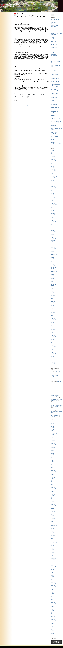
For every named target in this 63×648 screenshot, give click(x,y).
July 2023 (52, 190)
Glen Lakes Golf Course (55, 69)
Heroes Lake (53, 94)
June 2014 (52, 612)
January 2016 (53, 585)
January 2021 (53, 233)
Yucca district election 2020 (56, 143)
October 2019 (53, 524)
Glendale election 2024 (55, 81)
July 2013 (52, 356)
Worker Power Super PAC (55, 140)
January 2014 (53, 348)
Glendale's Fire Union (54, 93)
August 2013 (53, 355)
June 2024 (52, 180)
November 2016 (53, 299)
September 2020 (54, 238)
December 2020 (53, 234)
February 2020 (53, 248)
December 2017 (53, 282)
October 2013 (53, 352)
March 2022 (53, 213)
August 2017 (53, 288)
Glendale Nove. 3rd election (56, 86)
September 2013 (54, 353)
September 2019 (54, 254)
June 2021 (52, 226)
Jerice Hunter (29, 17)
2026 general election (54, 20)
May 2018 (52, 277)
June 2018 (52, 275)
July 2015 (52, 322)
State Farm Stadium (54, 130)
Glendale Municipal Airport (55, 48)
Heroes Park (53, 96)
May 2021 (52, 227)
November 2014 (53, 333)
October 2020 (53, 237)
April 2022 (52, 211)
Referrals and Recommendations (56, 124)
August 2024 (53, 177)
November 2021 (53, 490)
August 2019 (53, 255)
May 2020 (52, 244)
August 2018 (53, 272)
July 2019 (52, 257)
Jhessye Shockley (35, 17)
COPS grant (45, 16)
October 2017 (53, 285)
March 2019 (53, 262)
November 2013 (53, 622)
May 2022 (52, 210)
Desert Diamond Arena (55, 57)
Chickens (52, 37)
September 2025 (54, 162)
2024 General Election (55, 19)
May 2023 (52, 193)
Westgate (52, 139)
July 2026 (52, 150)
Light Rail (52, 101)
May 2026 (52, 153)
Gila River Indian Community (56, 65)
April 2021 (52, 228)
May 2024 (52, 453)
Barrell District (53, 26)
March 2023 (53, 196)
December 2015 (53, 315)
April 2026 (52, 155)
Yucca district (53, 142)
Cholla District (53, 38)
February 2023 (53, 197)
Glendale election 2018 (55, 78)
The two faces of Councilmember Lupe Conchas (56, 375)
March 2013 (53, 362)
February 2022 (53, 214)
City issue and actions (55, 44)
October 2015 (53, 318)
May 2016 (52, 308)
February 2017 (53, 295)
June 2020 (52, 243)
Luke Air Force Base (54, 104)
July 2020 (52, 241)
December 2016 (53, 298)
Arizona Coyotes (54, 23)
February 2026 (53, 157)
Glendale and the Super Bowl (56, 45)
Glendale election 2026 (55, 82)
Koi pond (52, 100)
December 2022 (53, 200)
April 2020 (52, 245)
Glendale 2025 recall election (56, 70)
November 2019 (53, 251)
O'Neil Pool (53, 115)
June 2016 (52, 306)
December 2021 (53, 217)
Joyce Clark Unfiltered (12, 4)
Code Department (54, 55)
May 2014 (52, 342)
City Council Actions (54, 43)
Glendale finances (54, 47)
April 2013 (52, 360)
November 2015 (53, 316)
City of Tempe (53, 54)
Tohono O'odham (54, 132)
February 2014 (53, 346)
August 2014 (53, 338)
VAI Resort (53, 135)
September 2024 (54, 176)
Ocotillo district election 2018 (56, 118)
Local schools (53, 103)
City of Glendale (53, 41)
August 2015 (53, 321)
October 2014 (53, 335)
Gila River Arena (53, 63)
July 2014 (52, 339)
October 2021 (53, 220)
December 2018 (53, 267)
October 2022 (53, 203)
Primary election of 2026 (55, 122)
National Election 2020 (55, 111)
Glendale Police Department (21, 17)
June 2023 (52, 463)
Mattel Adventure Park (55, 106)
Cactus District (53, 29)
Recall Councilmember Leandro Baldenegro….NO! (55, 379)
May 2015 (52, 325)
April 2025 (52, 167)
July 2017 (52, 289)
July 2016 (52, 305)
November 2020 (53, 507)
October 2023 (53, 189)
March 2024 (53, 184)
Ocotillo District (53, 117)
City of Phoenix (53, 52)
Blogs (52, 28)
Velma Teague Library (54, 136)
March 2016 (53, 311)
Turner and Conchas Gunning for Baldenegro (56, 382)
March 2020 (53, 247)
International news (54, 97)
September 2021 (54, 221)
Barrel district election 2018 (55, 25)
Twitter (45, 17)
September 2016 (54, 302)
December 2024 (53, 173)
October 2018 (53, 270)
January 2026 (53, 159)
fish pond (52, 59)
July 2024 (52, 179)
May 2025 (52, 166)
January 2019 (53, 265)
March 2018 (53, 278)
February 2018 (53, 279)
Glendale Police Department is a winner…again (29, 13)
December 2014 (53, 332)
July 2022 (52, 207)
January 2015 (53, 331)
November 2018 (53, 268)
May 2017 (52, 291)
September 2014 (54, 336)
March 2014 (53, 345)
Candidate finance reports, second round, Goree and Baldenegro (55, 396)
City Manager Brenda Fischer (37, 16)
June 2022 (52, 480)
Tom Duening (41, 17)
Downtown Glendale (54, 58)
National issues (53, 112)
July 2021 (52, 224)
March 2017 (53, 294)
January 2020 (53, 250)
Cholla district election (55, 40)
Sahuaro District (53, 125)
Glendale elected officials (55, 77)
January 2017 (53, 568)
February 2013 (53, 363)
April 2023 (52, 194)
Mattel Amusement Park (55, 107)
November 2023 (53, 187)
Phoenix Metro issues (54, 119)
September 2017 (54, 287)
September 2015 (54, 319)
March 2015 (53, 328)
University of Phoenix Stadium (56, 133)
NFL (51, 114)
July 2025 (52, 163)
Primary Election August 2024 (56, 121)
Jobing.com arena (54, 98)
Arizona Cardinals (54, 22)
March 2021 (53, 230)
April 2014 (52, 343)
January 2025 (53, 172)
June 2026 (52, 152)
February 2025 (53, 170)
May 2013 (52, 359)
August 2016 (53, 304)
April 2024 (52, 183)
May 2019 (52, 260)
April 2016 (52, 309)
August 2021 (53, 223)
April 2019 (52, 261)
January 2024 (53, 186)
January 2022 (53, 216)
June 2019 (52, 258)
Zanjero (52, 145)
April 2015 (52, 326)
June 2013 (52, 358)
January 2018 (53, 281)
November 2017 (53, 284)
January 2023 (53, 199)
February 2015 (53, 329)
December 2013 (53, 349)
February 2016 (53, 312)
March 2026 (53, 156)
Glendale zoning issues (55, 50)
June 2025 (52, 436)
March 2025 (53, 169)
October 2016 (53, 301)
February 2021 (53, 231)
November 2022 (53, 201)
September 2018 (54, 271)
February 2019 (53, 264)
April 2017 (52, 292)
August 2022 (53, 206)
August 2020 (53, 240)
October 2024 (53, 174)
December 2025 (53, 160)
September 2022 (54, 204)
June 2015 (52, 595)
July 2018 (52, 274)
